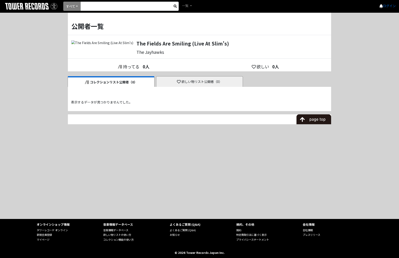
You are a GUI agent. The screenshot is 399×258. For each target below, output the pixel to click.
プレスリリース (311, 235)
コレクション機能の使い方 (118, 239)
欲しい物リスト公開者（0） (201, 81)
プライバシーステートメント (252, 239)
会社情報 (308, 230)
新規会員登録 (44, 235)
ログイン (389, 5)
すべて (70, 6)
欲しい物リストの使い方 (117, 235)
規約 (238, 230)
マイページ (43, 239)
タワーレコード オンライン (52, 230)
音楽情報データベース (115, 230)
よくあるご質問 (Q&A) (183, 230)
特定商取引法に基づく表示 (251, 235)
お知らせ (175, 235)
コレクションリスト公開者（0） (113, 82)
